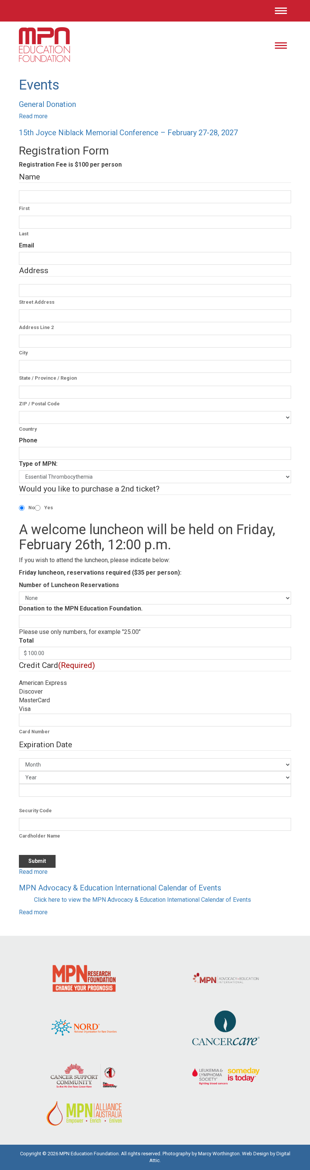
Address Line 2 (36, 327)
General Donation (47, 104)
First (24, 208)
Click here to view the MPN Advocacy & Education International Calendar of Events (142, 899)
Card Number (34, 731)
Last (23, 233)
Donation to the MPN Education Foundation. (81, 608)
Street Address (36, 302)
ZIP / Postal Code (39, 403)
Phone (28, 440)
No (31, 507)
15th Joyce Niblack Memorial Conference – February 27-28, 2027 (128, 132)
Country (28, 429)
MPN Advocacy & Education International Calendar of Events (120, 887)
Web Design (255, 1153)
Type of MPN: (38, 463)
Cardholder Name (39, 836)
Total (26, 640)
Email (26, 245)
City (23, 352)
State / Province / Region (48, 378)
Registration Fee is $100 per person (70, 164)
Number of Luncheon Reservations (69, 585)
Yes (48, 507)
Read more (33, 116)
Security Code (35, 810)
